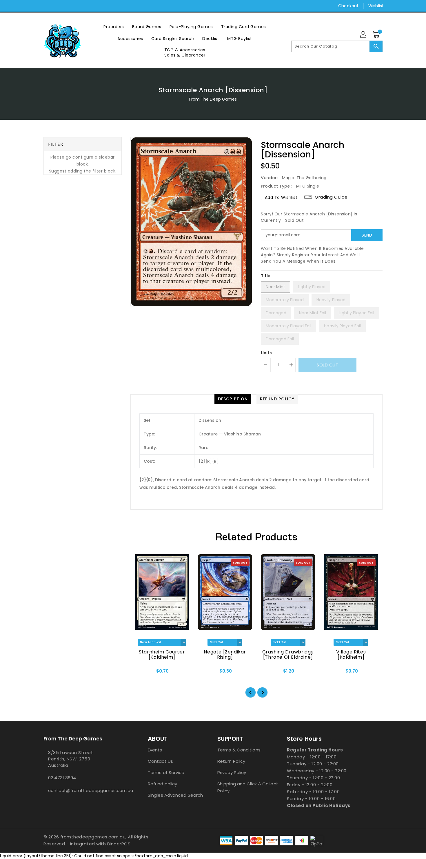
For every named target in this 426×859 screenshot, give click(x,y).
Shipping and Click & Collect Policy (247, 787)
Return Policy (231, 761)
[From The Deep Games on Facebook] (35, 5)
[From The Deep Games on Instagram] (46, 5)
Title (266, 276)
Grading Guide (331, 197)
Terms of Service (166, 772)
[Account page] (363, 35)
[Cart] (377, 35)
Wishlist (376, 6)
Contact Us (160, 761)
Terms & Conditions (239, 750)
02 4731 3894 (62, 778)
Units (266, 353)
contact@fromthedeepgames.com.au (84, 790)
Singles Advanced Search (175, 795)
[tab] (232, 399)
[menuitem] (114, 26)
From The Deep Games (213, 99)
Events (155, 750)
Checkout (348, 6)
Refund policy (162, 784)
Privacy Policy (231, 772)
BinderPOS (119, 844)
